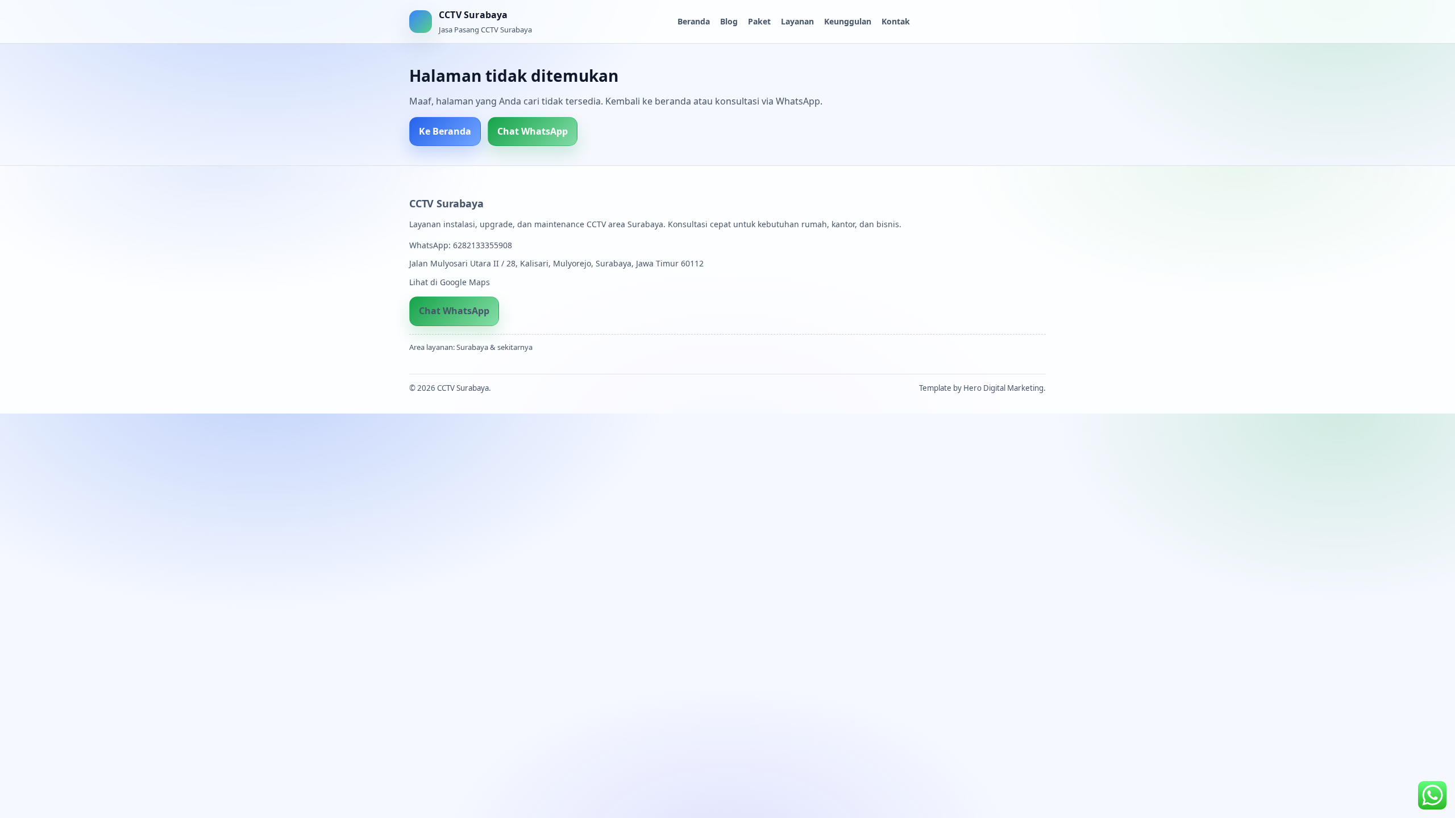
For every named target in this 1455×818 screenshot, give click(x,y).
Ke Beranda (445, 131)
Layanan (797, 21)
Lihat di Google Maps (449, 282)
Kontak (896, 21)
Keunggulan (847, 21)
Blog (729, 21)
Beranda (693, 21)
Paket (759, 21)
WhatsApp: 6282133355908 (460, 245)
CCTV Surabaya (446, 203)
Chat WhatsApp (532, 131)
